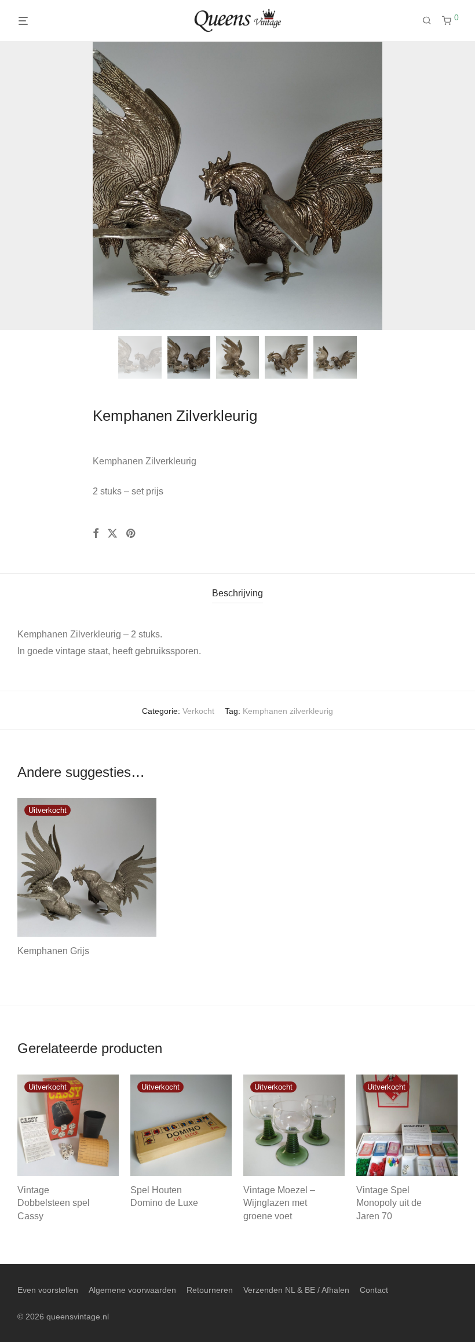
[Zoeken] (431, 20)
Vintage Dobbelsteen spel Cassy (53, 1203)
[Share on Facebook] (95, 534)
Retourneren (210, 1290)
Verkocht (198, 711)
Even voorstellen (47, 1290)
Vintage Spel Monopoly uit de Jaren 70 (389, 1203)
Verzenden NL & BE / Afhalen (296, 1290)
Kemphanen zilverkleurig (288, 711)
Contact (374, 1290)
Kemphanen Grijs (53, 951)
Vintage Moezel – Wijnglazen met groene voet (279, 1203)
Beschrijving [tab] (237, 593)
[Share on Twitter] (112, 534)
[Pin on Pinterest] (131, 534)
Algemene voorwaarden (132, 1290)
